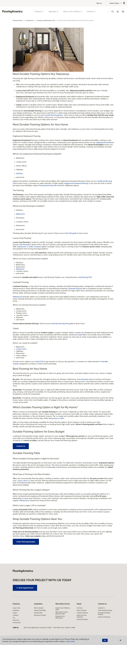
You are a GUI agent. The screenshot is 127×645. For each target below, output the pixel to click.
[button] (116, 3)
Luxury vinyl (22, 481)
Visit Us (99, 3)
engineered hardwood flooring (76, 183)
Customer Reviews (82, 613)
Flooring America (18, 20)
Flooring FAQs (38, 613)
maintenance (24, 500)
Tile (53, 465)
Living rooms (21, 349)
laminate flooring (75, 289)
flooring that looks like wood (50, 185)
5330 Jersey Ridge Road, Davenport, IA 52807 (38, 627)
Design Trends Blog (40, 610)
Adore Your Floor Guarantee (82, 616)
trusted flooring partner (54, 115)
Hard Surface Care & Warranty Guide (61, 612)
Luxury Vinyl (16, 608)
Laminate (15, 615)
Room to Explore (82, 610)
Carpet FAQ (38, 361)
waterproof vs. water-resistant (29, 247)
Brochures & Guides (40, 615)
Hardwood (16, 610)
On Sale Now (17, 622)
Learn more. (70, 641)
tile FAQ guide (71, 233)
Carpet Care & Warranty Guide (62, 608)
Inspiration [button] (52, 11)
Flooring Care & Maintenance (60, 617)
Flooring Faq (29, 20)
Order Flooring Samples (25, 542)
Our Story (79, 608)
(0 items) (123, 11)
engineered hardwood (105, 142)
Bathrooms (20, 214)
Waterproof (17, 297)
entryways (84, 379)
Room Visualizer (39, 608)
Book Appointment (26, 588)
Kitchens (19, 173)
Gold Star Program (82, 619)
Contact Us (91, 11)
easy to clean (58, 418)
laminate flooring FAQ (59, 324)
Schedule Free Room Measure (104, 613)
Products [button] (38, 11)
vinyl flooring (24, 244)
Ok (105, 640)
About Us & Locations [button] (71, 11)
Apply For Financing (104, 617)
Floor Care (16, 620)
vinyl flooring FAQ (85, 277)
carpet (79, 335)
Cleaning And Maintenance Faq (46, 20)
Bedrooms (20, 269)
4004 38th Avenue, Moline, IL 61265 (64, 627)
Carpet (15, 613)
